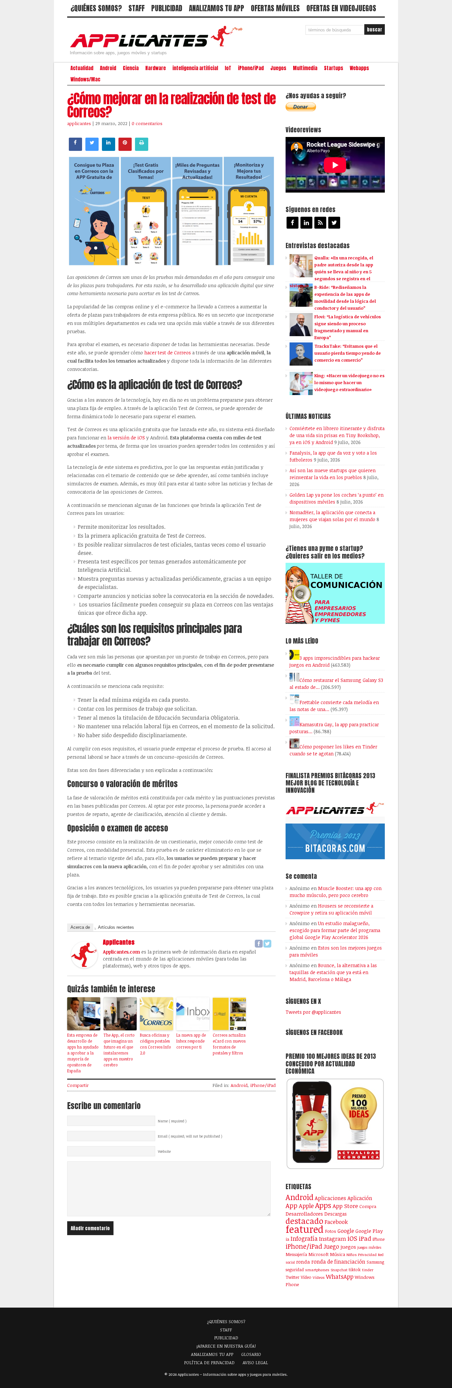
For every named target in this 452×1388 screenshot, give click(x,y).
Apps (323, 1205)
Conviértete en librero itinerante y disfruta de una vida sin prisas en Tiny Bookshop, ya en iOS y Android (337, 435)
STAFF (136, 8)
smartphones (317, 1269)
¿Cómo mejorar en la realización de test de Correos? (171, 105)
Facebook (336, 1222)
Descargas (335, 1214)
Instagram (332, 1238)
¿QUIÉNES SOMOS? (96, 8)
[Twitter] (267, 944)
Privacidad (367, 1254)
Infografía (304, 1238)
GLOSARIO (251, 1354)
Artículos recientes (116, 927)
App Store (345, 1206)
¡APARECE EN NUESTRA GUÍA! (226, 1346)
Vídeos (319, 1277)
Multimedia (305, 68)
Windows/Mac (85, 79)
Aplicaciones (330, 1198)
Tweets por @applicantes (313, 1012)
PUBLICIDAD (166, 8)
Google (346, 1230)
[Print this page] (141, 149)
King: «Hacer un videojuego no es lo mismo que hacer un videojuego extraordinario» (349, 382)
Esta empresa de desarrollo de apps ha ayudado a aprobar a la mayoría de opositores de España (83, 1052)
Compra (367, 1206)
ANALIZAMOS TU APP (216, 8)
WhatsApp (339, 1276)
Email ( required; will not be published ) (190, 1136)
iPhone (378, 1239)
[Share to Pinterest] (125, 149)
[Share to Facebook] (75, 149)
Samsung (375, 1262)
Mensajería (296, 1254)
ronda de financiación (338, 1261)
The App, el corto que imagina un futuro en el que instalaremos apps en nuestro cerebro (119, 1049)
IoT (228, 68)
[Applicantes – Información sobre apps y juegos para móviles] (158, 47)
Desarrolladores (304, 1213)
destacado (304, 1220)
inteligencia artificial (195, 68)
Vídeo (306, 1277)
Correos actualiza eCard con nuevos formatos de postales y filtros (229, 1043)
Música (337, 1254)
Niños (351, 1254)
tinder (367, 1269)
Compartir (78, 1085)
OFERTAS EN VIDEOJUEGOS (341, 8)
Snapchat (339, 1269)
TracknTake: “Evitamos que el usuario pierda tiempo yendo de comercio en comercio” (347, 353)
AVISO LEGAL (255, 1363)
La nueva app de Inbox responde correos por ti (191, 1041)
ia (287, 1239)
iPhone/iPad (251, 68)
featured (305, 1228)
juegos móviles (369, 1247)
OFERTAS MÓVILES (275, 8)
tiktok (355, 1270)
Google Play (369, 1231)
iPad (365, 1238)
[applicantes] (84, 966)
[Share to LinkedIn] (108, 149)
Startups (333, 68)
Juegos (278, 68)
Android (108, 68)
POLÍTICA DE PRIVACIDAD (209, 1363)
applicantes (79, 123)
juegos (348, 1246)
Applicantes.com (121, 952)
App (291, 1205)
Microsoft (318, 1254)
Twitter (292, 1277)
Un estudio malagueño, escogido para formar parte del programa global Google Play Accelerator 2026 (335, 930)
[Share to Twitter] (92, 149)
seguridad (295, 1269)
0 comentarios (147, 123)
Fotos (330, 1231)
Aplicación (359, 1198)
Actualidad (81, 68)
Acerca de (80, 927)
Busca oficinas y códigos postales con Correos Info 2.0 (155, 1043)
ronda (303, 1261)
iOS (352, 1238)
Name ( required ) (172, 1121)
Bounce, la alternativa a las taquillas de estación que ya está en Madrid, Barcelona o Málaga (333, 972)
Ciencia (131, 68)
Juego (331, 1246)
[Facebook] (259, 944)
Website (164, 1151)
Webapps (359, 68)
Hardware (155, 68)
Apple (306, 1206)
